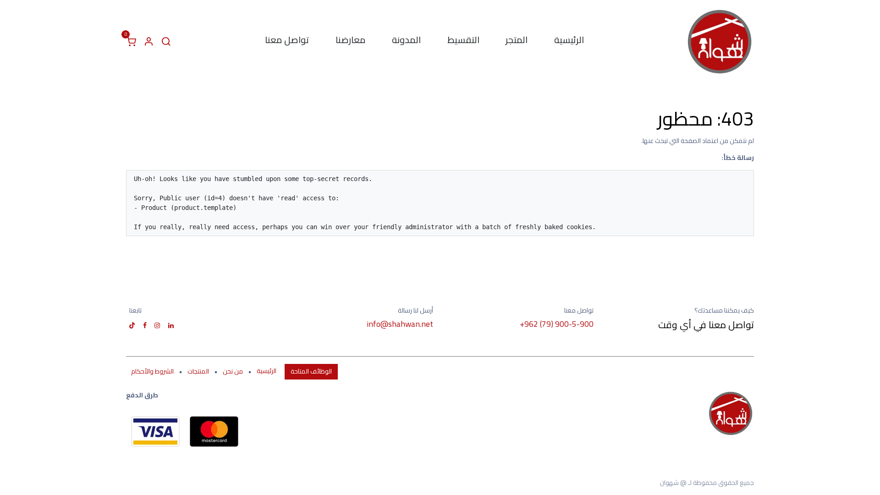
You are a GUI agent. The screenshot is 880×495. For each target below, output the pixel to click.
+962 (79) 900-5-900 (557, 323)
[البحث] (166, 42)
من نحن (233, 371)
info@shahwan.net (400, 323)
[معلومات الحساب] (148, 42)
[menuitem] (569, 41)
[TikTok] (132, 325)
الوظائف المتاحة (311, 371)
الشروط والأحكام (152, 371)
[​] (171, 325)
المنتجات (198, 371)
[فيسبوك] (144, 325)
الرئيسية (266, 371)
